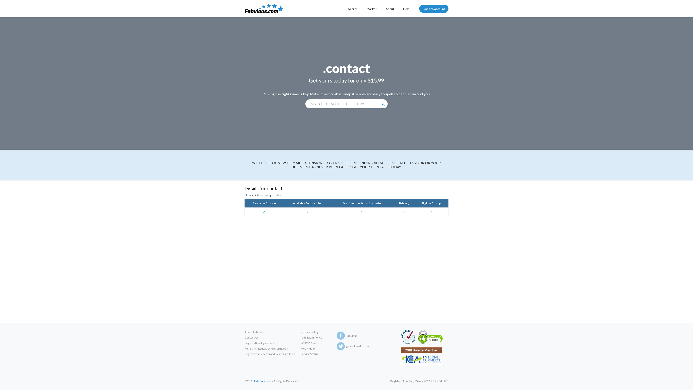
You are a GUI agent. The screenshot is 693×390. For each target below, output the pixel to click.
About (390, 8)
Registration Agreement (259, 343)
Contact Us (252, 337)
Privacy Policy (309, 332)
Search (353, 8)
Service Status (309, 354)
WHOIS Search (310, 343)
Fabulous (351, 335)
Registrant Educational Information (266, 348)
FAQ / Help (308, 348)
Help (406, 8)
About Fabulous (254, 332)
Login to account (434, 8)
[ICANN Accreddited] (408, 337)
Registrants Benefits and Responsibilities (270, 354)
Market (372, 8)
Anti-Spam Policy (311, 337)
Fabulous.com (262, 381)
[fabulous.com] (264, 9)
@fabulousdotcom (357, 346)
